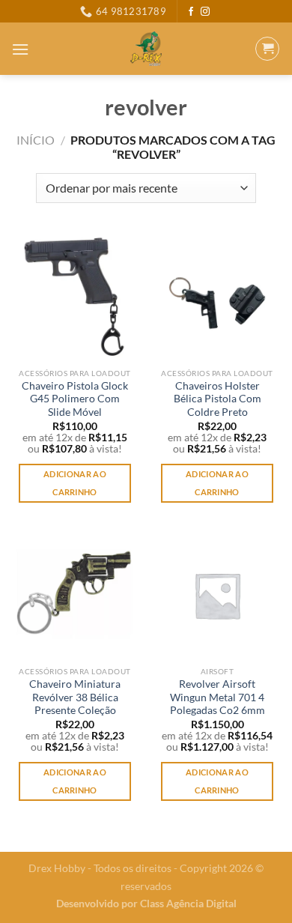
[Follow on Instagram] (205, 12)
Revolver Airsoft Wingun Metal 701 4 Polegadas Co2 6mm (217, 697)
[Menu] (20, 49)
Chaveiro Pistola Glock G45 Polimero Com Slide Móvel (75, 399)
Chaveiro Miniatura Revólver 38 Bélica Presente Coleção (75, 697)
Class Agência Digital (188, 903)
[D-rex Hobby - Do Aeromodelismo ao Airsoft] (146, 48)
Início (35, 140)
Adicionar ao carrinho (74, 483)
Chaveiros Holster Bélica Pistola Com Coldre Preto (217, 399)
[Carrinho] (267, 49)
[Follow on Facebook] (190, 12)
